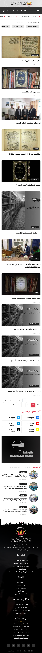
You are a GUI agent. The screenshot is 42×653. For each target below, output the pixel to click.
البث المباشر (21, 585)
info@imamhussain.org (21, 560)
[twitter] (21, 10)
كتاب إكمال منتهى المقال (30, 60)
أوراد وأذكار (21, 591)
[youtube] (17, 10)
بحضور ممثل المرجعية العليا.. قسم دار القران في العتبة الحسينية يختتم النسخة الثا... (14, 476)
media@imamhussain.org (21, 566)
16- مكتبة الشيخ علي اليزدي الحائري (27, 329)
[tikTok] (8, 645)
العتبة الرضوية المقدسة (21, 629)
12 (28, 404)
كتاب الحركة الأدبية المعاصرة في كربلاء (26, 298)
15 (14, 404)
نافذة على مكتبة (34, 324)
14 (18, 404)
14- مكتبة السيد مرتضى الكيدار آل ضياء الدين (23, 391)
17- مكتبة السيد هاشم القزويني (28, 232)
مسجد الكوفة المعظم (21, 638)
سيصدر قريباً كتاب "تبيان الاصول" (28, 184)
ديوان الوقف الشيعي (21, 607)
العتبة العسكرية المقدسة (21, 632)
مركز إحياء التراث (18, 22)
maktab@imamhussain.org (21, 563)
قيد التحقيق (35, 55)
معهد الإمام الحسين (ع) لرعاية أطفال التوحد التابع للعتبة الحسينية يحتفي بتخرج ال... (15, 487)
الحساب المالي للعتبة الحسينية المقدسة (21, 572)
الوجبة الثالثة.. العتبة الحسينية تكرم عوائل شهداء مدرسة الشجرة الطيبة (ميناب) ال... (15, 511)
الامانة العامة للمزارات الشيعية (21, 610)
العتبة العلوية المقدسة (21, 624)
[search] (8, 11)
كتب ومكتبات (35, 227)
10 (38, 404)
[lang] (4, 11)
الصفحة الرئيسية (32, 22)
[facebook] (25, 10)
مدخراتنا (36, 148)
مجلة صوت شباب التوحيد (31, 91)
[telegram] (18, 645)
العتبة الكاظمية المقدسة (21, 626)
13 (23, 404)
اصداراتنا (36, 86)
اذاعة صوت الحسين (21, 594)
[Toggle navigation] (37, 10)
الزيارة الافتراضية (21, 588)
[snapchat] (13, 645)
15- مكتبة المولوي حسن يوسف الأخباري (25, 360)
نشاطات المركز (34, 117)
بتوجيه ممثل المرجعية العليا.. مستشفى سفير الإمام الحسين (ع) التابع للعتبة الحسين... (14, 499)
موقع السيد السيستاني (21, 604)
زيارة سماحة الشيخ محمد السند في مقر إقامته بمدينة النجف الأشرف (23, 266)
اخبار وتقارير (23, 472)
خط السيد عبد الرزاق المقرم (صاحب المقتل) (24, 154)
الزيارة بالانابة (21, 582)
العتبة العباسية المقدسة (21, 635)
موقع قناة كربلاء (21, 613)
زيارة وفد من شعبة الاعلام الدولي (28, 122)
